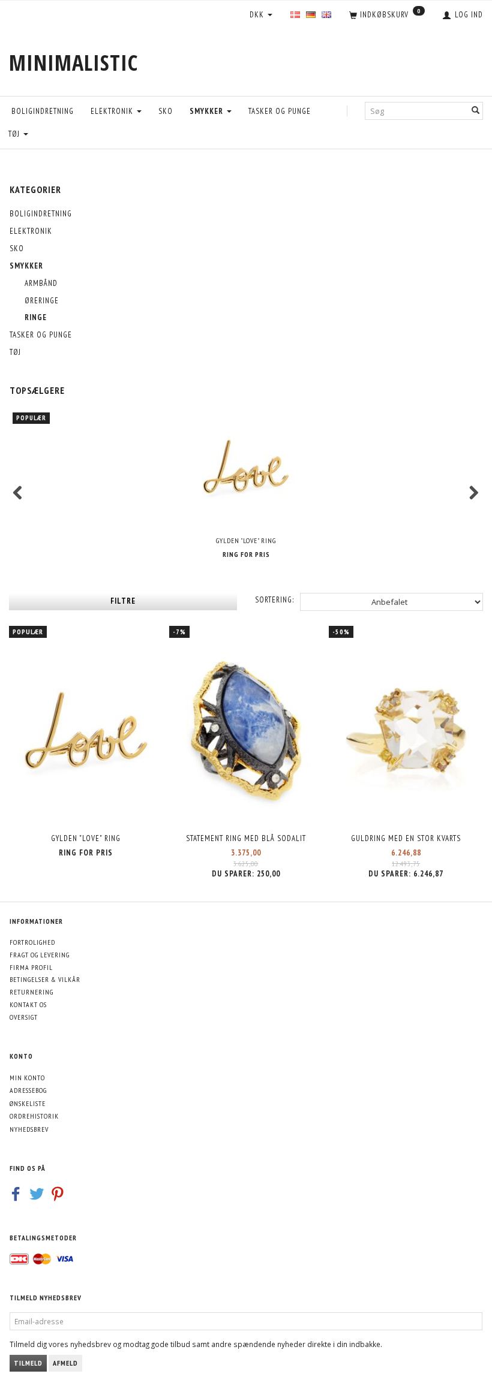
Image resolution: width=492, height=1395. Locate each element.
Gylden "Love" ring (246, 540)
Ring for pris (246, 554)
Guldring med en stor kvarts (406, 838)
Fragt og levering (40, 954)
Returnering (31, 991)
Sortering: (274, 600)
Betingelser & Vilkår (45, 979)
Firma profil (31, 967)
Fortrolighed (32, 942)
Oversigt (24, 1017)
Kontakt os (28, 1004)
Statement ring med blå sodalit (246, 838)
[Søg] (476, 110)
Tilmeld (28, 1362)
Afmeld (65, 1362)
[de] (311, 15)
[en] (326, 15)
